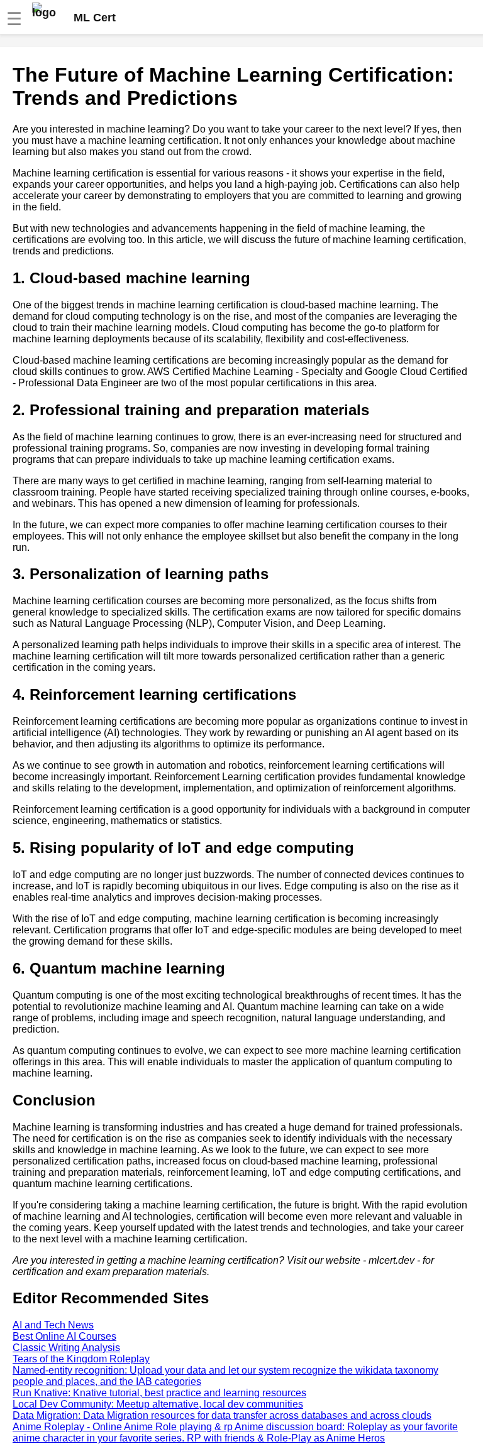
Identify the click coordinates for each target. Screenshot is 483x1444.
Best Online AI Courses (64, 1336)
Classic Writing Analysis (66, 1347)
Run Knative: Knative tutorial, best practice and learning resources (159, 1392)
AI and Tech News (53, 1325)
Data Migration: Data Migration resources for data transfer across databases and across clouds (222, 1415)
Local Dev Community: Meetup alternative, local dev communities (158, 1404)
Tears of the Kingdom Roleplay (81, 1359)
